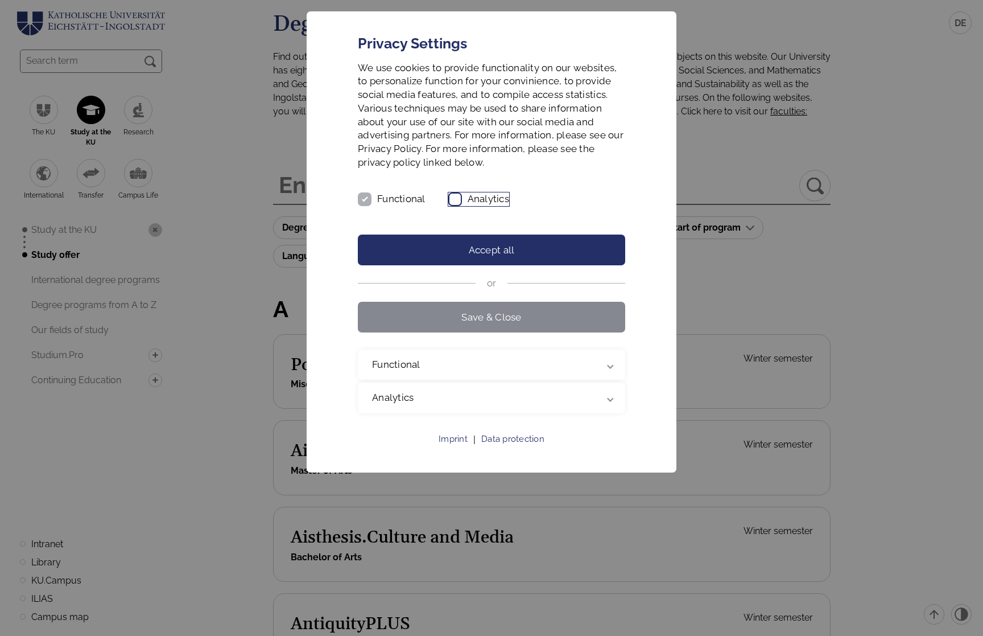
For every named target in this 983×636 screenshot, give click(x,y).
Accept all (492, 250)
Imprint (453, 439)
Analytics (488, 198)
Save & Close (491, 317)
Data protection (512, 439)
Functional (401, 198)
